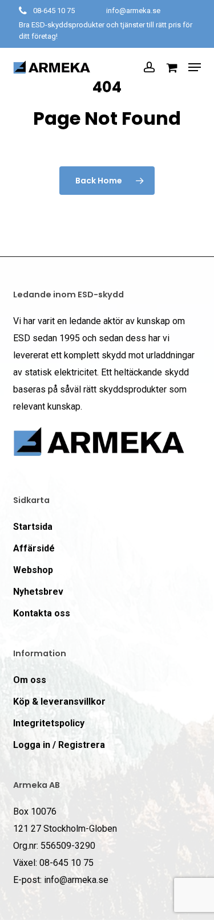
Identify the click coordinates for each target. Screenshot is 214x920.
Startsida (33, 526)
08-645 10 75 (54, 10)
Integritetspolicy (48, 723)
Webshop (33, 570)
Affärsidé (34, 548)
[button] (194, 67)
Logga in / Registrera (59, 744)
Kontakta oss (41, 613)
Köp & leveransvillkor (59, 701)
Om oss (29, 679)
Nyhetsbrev (38, 591)
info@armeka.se (133, 10)
